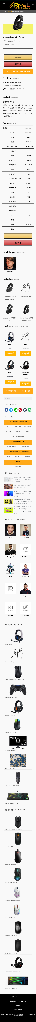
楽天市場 (18, 64)
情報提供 (18, 1005)
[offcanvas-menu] (32, 4)
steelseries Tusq (26, 296)
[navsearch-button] (4, 4)
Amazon (18, 57)
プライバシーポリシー (18, 997)
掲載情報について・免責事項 (18, 1001)
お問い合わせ (18, 1009)
